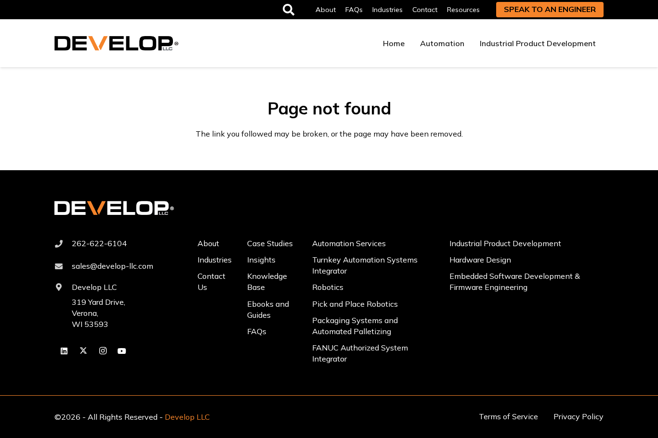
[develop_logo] (116, 43)
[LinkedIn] (64, 351)
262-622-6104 (99, 243)
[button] (486, 9)
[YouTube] (122, 351)
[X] (83, 351)
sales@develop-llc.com (112, 266)
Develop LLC (94, 287)
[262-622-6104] (63, 244)
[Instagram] (102, 351)
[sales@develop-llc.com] (63, 266)
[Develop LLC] (63, 287)
